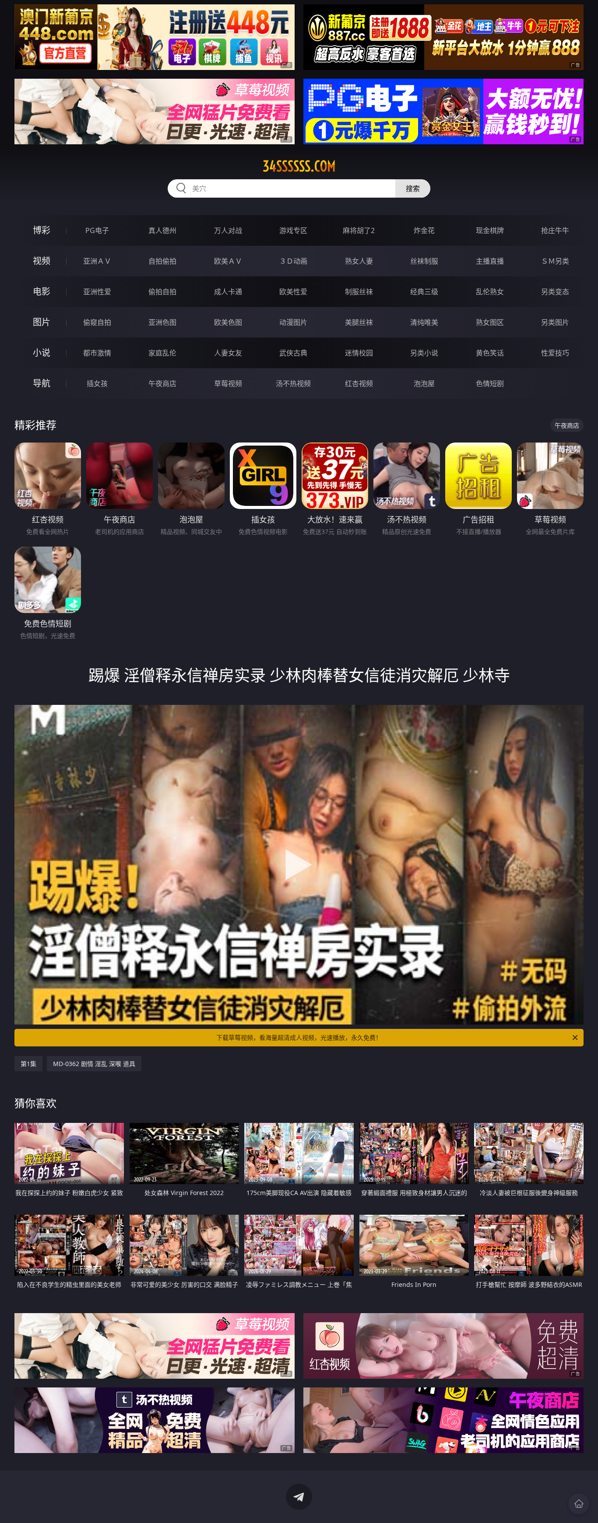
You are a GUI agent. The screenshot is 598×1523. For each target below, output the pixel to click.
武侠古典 (293, 353)
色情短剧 (490, 383)
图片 (41, 322)
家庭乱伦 (162, 353)
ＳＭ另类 (555, 261)
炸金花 (424, 230)
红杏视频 (359, 383)
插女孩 (97, 383)
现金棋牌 (490, 230)
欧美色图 (228, 322)
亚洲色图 (162, 322)
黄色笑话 (490, 353)
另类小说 (424, 353)
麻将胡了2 (359, 230)
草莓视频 (228, 383)
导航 (41, 383)
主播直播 (490, 261)
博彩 (41, 230)
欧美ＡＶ (228, 261)
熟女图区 (490, 322)
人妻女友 (228, 353)
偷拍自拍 (162, 291)
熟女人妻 (359, 261)
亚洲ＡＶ (97, 261)
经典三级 (424, 291)
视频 (41, 261)
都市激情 (97, 353)
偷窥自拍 (97, 322)
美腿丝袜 (359, 322)
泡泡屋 (424, 383)
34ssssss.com (299, 166)
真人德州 (162, 230)
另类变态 (555, 291)
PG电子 (97, 230)
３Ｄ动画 (293, 261)
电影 (41, 291)
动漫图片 (293, 322)
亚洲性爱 (97, 291)
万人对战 (228, 230)
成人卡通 (228, 291)
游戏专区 (293, 230)
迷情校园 (359, 353)
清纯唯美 (424, 322)
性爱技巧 (555, 353)
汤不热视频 (293, 383)
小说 (41, 353)
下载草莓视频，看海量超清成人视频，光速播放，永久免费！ (299, 1037)
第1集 (28, 1063)
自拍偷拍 (162, 261)
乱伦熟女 (490, 291)
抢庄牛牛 (555, 230)
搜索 (413, 188)
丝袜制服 (424, 261)
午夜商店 (162, 383)
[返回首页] (578, 1503)
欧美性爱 (293, 291)
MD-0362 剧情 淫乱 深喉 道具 (94, 1063)
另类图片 (555, 322)
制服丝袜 (359, 291)
